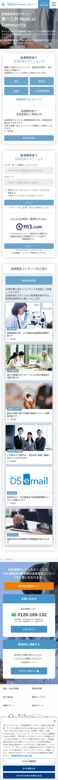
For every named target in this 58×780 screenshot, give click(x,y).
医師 (16, 81)
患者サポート (38, 705)
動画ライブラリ (39, 697)
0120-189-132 (32, 614)
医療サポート (9, 705)
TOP (1, 559)
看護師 (16, 90)
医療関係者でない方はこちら (29, 99)
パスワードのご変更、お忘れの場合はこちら (29, 207)
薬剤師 (42, 81)
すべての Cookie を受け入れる (29, 775)
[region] (29, 748)
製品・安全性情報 (11, 688)
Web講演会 (8, 697)
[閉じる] (55, 721)
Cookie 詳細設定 (29, 761)
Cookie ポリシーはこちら (21, 755)
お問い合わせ (29, 629)
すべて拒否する (29, 768)
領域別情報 (37, 688)
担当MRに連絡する (27, 670)
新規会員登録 (29, 137)
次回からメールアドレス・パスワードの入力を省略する (29, 191)
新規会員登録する (29, 586)
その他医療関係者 (42, 90)
